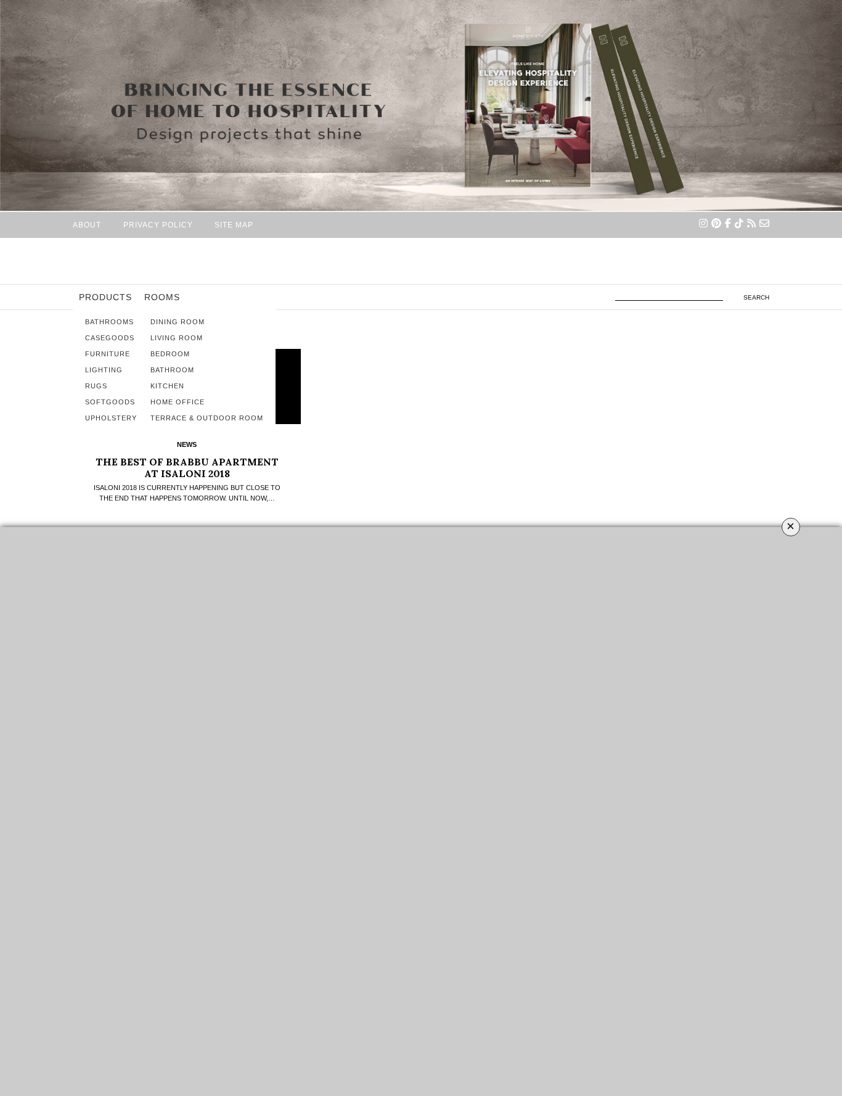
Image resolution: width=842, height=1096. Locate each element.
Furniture (107, 354)
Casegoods (109, 337)
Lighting (104, 370)
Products (105, 297)
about (87, 225)
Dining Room (177, 321)
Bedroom (170, 354)
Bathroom (172, 370)
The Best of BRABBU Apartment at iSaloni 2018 (187, 468)
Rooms (162, 297)
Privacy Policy (158, 225)
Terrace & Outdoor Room (206, 418)
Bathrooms (109, 321)
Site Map (234, 225)
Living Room (176, 337)
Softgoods (110, 402)
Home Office (177, 402)
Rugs (96, 386)
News (187, 444)
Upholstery (111, 418)
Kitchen (167, 386)
